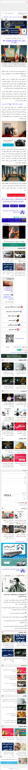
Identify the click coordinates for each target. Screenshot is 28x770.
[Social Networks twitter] (16, 217)
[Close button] (27, 756)
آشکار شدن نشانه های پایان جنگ (17, 613)
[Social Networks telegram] (14, 217)
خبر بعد (21, 206)
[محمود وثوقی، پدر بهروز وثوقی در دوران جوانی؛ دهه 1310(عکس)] (14, 585)
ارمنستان (14, 352)
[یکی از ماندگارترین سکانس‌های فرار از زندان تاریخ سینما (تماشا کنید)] (8, 283)
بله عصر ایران (5, 104)
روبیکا (10, 104)
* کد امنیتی (24, 493)
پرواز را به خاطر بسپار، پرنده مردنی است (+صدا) (11, 211)
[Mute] (6, 237)
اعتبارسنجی (25, 504)
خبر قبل (7, 206)
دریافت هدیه (9, 762)
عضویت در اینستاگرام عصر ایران (12, 307)
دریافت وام (8, 145)
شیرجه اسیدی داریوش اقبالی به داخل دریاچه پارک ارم (13, 617)
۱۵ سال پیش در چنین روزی (12, 311)
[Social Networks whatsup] (18, 217)
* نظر (25, 482)
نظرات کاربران (14, 206)
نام (25, 472)
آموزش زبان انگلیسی (12, 325)
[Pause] (4, 237)
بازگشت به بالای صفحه (20, 541)
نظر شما (24, 470)
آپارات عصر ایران (13, 329)
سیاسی (21, 35)
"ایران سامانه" (11, 768)
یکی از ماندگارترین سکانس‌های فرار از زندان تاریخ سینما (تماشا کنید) (8, 290)
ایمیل (25, 477)
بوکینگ (21, 504)
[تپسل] (3, 224)
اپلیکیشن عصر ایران (19, 338)
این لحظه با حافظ (12, 316)
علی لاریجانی (19, 352)
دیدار (11, 352)
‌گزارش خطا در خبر (24, 350)
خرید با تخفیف (14, 245)
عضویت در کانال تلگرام (18, 104)
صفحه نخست (25, 35)
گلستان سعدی (12, 320)
